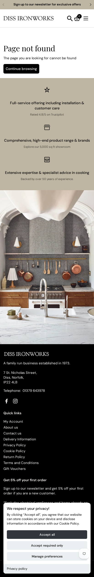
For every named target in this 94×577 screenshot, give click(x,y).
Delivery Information (19, 439)
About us (10, 427)
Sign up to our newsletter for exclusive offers (47, 4)
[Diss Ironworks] (28, 18)
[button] (70, 18)
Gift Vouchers (14, 468)
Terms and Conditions (21, 463)
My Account (13, 421)
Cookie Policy (14, 451)
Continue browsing (21, 69)
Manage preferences (47, 556)
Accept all (47, 535)
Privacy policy (17, 569)
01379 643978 (34, 390)
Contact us (12, 433)
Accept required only (47, 545)
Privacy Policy (14, 445)
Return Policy (14, 457)
